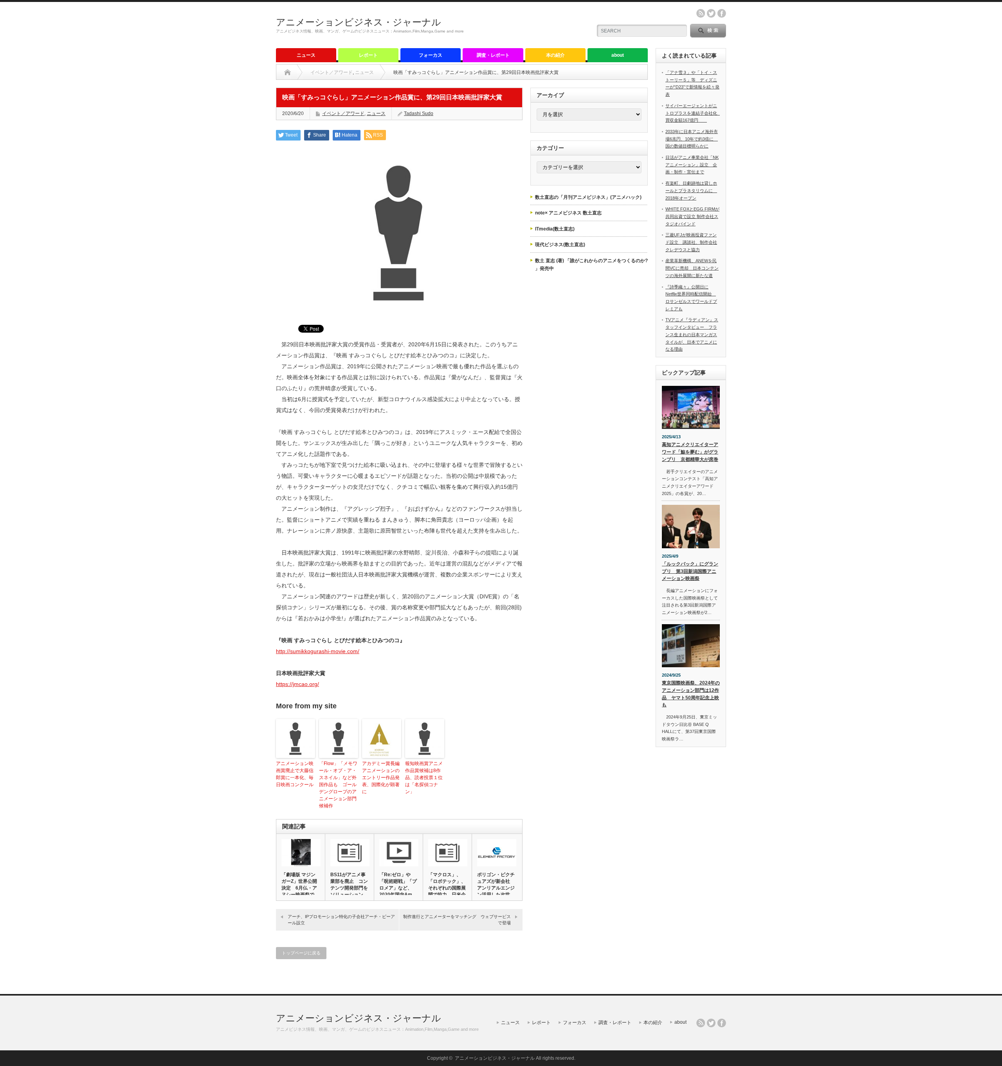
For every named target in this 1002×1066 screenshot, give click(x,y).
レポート (368, 55)
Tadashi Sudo (418, 113)
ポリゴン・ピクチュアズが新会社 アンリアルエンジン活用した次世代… (496, 888)
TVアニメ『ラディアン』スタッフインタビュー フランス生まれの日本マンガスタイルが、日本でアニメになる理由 (691, 334)
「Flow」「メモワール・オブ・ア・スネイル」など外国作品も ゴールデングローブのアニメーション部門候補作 (338, 785)
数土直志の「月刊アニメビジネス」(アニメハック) (588, 197)
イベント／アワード (331, 72)
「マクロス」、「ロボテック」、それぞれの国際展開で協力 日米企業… (447, 888)
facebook (721, 13)
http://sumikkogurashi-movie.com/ (317, 651)
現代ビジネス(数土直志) (560, 244)
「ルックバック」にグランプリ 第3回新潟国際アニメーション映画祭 (690, 571)
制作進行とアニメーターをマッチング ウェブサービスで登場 (457, 919)
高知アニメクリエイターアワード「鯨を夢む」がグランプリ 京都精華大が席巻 (690, 452)
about (617, 55)
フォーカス (430, 55)
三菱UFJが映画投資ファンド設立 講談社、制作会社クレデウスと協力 (691, 242)
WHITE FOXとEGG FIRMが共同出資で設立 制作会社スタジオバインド (692, 216)
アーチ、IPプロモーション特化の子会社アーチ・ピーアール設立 (341, 919)
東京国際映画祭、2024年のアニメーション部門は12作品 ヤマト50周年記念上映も (691, 694)
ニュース (306, 55)
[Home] (287, 72)
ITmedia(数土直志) (555, 229)
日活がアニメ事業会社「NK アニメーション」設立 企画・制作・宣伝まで (692, 164)
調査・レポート (493, 55)
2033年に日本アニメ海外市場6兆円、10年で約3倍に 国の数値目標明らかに (691, 138)
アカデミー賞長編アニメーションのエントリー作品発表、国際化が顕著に (381, 777)
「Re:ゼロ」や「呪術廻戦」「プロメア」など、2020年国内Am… (398, 884)
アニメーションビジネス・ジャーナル (358, 22)
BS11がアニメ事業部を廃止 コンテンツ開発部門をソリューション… (349, 884)
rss (700, 13)
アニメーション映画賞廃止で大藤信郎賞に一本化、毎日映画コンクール (295, 774)
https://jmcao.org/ (297, 684)
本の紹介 (555, 55)
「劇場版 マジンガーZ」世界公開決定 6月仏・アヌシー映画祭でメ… (299, 888)
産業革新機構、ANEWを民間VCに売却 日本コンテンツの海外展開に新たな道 (692, 267)
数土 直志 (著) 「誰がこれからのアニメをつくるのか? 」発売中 (591, 264)
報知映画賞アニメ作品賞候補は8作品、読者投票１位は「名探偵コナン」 (424, 777)
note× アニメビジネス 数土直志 (568, 213)
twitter (711, 13)
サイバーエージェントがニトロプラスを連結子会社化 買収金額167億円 (693, 112)
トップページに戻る (301, 953)
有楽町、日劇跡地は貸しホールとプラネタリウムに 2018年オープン (691, 190)
